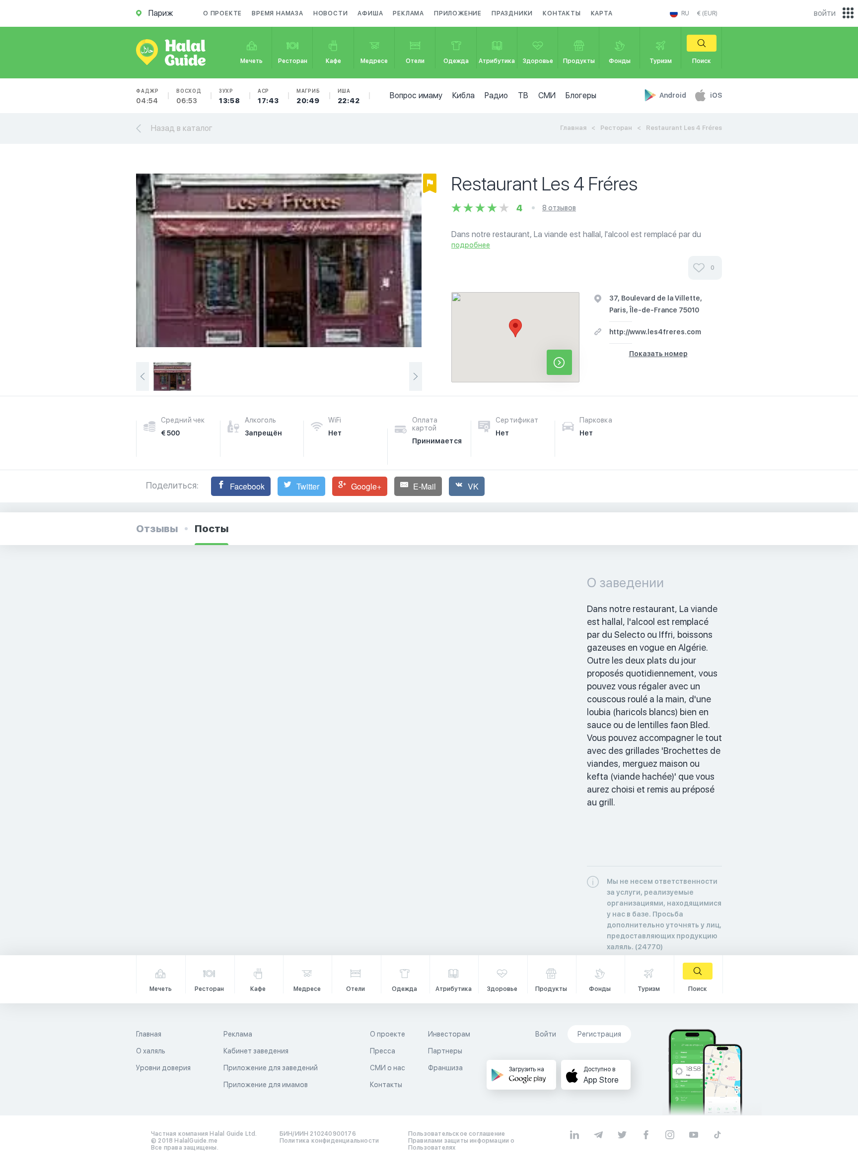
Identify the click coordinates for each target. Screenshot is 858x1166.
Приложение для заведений (270, 1068)
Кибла (463, 95)
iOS (716, 95)
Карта (602, 13)
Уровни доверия (163, 1068)
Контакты (561, 13)
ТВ (523, 95)
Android (673, 95)
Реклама (408, 13)
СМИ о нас (387, 1068)
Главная (573, 127)
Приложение (458, 13)
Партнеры (445, 1051)
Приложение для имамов (265, 1085)
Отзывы (157, 529)
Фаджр (147, 96)
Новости (330, 13)
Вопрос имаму (416, 95)
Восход (189, 96)
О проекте (222, 13)
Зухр (229, 96)
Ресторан (616, 127)
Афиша (370, 13)
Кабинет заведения (255, 1051)
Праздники (512, 13)
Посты (211, 529)
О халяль (150, 1051)
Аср (268, 96)
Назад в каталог (182, 128)
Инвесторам (449, 1034)
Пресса (382, 1051)
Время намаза (277, 13)
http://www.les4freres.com (655, 332)
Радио (496, 95)
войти (825, 13)
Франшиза (445, 1068)
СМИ (547, 95)
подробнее (470, 245)
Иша (349, 96)
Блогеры (581, 95)
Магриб (308, 96)
